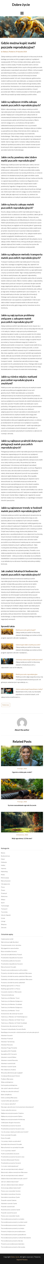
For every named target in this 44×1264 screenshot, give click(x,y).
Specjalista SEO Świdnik (8, 1051)
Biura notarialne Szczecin (9, 951)
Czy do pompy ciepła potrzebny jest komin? (14, 1132)
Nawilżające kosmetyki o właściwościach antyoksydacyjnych (20, 1032)
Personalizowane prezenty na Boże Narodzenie (16, 1238)
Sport (3, 902)
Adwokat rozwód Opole (8, 1066)
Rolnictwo (5, 705)
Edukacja (4, 862)
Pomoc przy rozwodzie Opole (10, 1216)
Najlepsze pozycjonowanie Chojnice (12, 1113)
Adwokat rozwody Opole (9, 1203)
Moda (3, 874)
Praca (3, 887)
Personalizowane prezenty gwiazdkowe (13, 1234)
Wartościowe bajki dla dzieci (10, 942)
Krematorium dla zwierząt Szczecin (12, 1013)
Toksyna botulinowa (7, 995)
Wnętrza (3, 924)
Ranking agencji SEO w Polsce (10, 985)
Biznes (3, 853)
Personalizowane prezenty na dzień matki (14, 1222)
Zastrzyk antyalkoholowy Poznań (11, 954)
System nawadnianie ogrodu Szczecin (22, 805)
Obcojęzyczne (5, 884)
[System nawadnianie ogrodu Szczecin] (22, 788)
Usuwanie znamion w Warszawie (11, 992)
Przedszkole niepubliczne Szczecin (12, 957)
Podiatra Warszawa (7, 1079)
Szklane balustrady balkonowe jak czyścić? (14, 1178)
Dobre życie (21, 5)
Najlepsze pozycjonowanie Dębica (11, 1116)
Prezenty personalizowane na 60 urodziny (14, 970)
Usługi (3, 921)
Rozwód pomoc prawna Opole (10, 1210)
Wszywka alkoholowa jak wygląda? (12, 1073)
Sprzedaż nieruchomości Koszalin (11, 1144)
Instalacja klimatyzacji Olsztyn (10, 1076)
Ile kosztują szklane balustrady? (11, 1188)
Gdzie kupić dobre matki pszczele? (28, 645)
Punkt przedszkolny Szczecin (10, 1153)
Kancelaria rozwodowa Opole (10, 1197)
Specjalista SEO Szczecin (9, 1054)
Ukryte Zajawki (6, 915)
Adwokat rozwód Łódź (8, 1063)
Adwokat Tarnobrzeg (7, 1041)
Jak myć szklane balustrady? (10, 1181)
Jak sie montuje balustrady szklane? (12, 1169)
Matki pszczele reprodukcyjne (26, 674)
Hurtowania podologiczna (9, 1085)
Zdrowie (3, 927)
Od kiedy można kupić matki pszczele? (29, 659)
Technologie (5, 906)
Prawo (3, 890)
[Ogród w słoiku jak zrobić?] (22, 755)
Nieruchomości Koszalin (8, 967)
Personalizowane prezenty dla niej (12, 1241)
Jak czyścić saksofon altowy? (10, 1088)
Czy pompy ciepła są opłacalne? (11, 1141)
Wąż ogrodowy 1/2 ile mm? (22, 838)
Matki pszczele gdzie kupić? (26, 630)
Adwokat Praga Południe (9, 1048)
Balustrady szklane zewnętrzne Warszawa (14, 1172)
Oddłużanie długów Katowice (10, 1122)
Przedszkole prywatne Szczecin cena (12, 1129)
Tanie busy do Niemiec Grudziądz (11, 1004)
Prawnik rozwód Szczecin (9, 1213)
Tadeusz (5, 51)
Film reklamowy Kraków (8, 1069)
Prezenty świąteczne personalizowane (13, 1231)
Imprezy (3, 868)
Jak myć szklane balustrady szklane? (12, 1185)
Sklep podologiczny (7, 1082)
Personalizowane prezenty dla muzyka (13, 1247)
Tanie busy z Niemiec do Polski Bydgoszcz (14, 1017)
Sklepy (3, 899)
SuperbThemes (22, 1259)
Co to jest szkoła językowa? (9, 1166)
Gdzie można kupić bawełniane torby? (29, 689)
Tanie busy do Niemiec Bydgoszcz (11, 1001)
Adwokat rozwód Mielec (8, 1057)
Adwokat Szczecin (7, 1035)
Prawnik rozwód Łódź (8, 1206)
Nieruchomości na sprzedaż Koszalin (12, 1147)
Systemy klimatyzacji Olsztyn (10, 1160)
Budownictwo (5, 856)
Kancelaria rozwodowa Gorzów (11, 1194)
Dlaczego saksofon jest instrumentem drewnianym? (17, 1107)
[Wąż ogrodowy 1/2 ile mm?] (22, 821)
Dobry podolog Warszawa (9, 1097)
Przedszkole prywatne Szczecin (11, 1125)
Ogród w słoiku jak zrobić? (22, 772)
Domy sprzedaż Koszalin (8, 1135)
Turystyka (4, 912)
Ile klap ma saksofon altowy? (10, 1091)
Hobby (3, 865)
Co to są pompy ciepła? (8, 1150)
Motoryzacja (5, 878)
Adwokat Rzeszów (7, 1045)
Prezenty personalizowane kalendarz (12, 1244)
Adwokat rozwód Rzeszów (9, 1060)
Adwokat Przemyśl (7, 1038)
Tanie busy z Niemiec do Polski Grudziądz (14, 1023)
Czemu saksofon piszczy (8, 1110)
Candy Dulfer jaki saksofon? (10, 1101)
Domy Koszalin (5, 1138)
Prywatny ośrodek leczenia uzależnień (13, 982)
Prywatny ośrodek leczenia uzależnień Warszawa (16, 973)
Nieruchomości (5, 881)
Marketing (4, 871)
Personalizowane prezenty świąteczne (13, 1225)
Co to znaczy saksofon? (8, 1104)
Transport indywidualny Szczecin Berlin (13, 1029)
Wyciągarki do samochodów (10, 948)
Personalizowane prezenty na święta (12, 1219)
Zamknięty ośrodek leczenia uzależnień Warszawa (16, 979)
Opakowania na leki (7, 939)
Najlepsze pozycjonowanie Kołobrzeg (13, 1119)
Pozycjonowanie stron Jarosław (11, 945)
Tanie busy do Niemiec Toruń (10, 998)
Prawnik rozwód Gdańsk (8, 1200)
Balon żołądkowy (6, 1094)
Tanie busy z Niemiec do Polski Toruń (12, 1020)
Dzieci (3, 859)
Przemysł (4, 893)
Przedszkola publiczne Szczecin (11, 961)
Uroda (3, 918)
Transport (4, 909)
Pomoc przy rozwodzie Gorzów (10, 1191)
